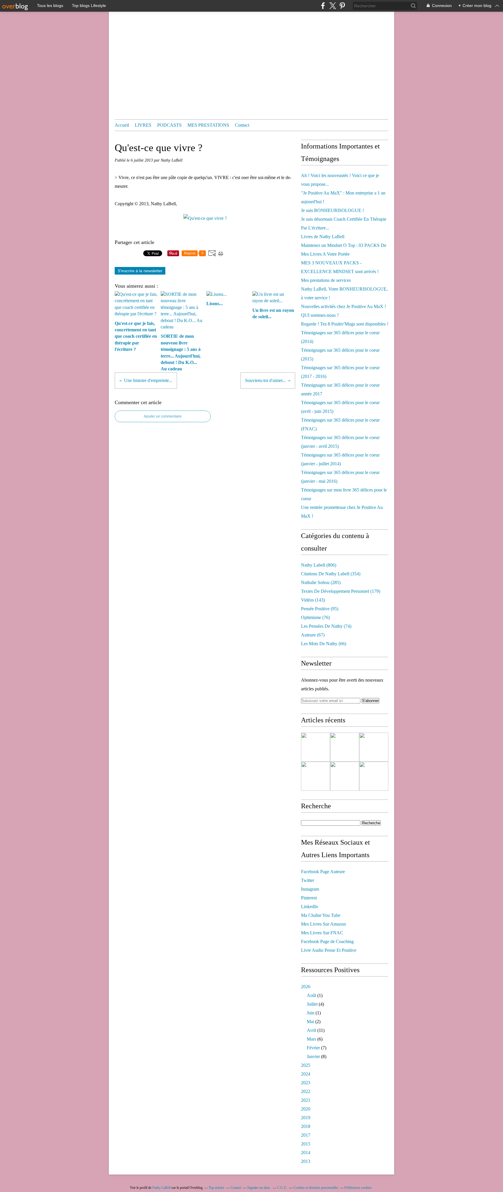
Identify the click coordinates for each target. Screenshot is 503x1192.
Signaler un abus (259, 1188)
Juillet (312, 1004)
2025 (305, 1065)
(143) (313, 599)
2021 (305, 1100)
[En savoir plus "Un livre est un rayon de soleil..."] (315, 776)
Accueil (122, 125)
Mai (310, 1021)
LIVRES (143, 125)
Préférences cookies (358, 1188)
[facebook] (323, 5)
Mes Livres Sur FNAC (322, 932)
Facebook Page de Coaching (327, 941)
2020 (305, 1108)
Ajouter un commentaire (163, 416)
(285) (321, 582)
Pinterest (309, 897)
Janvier (313, 1056)
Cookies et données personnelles (315, 1188)
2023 (305, 1082)
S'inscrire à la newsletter (140, 270)
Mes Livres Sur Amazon (323, 924)
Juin (310, 1012)
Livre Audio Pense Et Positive (328, 950)
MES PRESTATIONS (208, 125)
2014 (305, 1152)
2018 (305, 1126)
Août (311, 995)
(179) (340, 591)
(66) (323, 643)
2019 (305, 1117)
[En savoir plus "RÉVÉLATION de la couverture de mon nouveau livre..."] (373, 776)
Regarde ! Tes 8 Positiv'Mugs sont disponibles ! (344, 323)
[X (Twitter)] (332, 5)
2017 (305, 1135)
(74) (326, 626)
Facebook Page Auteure (323, 871)
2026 (305, 986)
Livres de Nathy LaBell (322, 236)
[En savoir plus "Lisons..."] (373, 747)
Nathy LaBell (161, 1188)
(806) (318, 565)
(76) (315, 617)
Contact (242, 125)
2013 (305, 1161)
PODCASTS (169, 125)
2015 (305, 1143)
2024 (305, 1073)
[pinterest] (342, 5)
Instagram (310, 889)
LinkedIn (309, 906)
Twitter (307, 880)
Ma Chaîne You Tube (320, 915)
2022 (305, 1091)
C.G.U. (282, 1188)
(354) (330, 573)
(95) (319, 608)
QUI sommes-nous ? (320, 315)
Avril (311, 1030)
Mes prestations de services (326, 280)
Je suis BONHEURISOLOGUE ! (332, 210)
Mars (311, 1039)
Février (313, 1047)
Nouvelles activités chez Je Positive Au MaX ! (343, 306)
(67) (313, 634)
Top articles (216, 1188)
